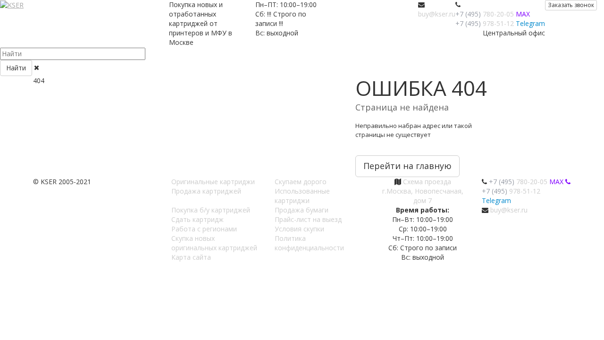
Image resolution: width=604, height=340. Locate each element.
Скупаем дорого (301, 181)
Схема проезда (427, 181)
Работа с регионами (204, 228)
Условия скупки (299, 228)
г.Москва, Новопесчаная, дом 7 (422, 196)
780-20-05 (484, 13)
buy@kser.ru (436, 13)
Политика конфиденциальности (309, 243)
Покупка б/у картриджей (210, 209)
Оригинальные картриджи (213, 181)
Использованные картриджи (302, 196)
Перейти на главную (407, 165)
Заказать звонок (571, 5)
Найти (16, 67)
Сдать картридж (197, 219)
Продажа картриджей (206, 191)
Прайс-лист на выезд (308, 219)
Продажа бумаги (301, 209)
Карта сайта (191, 257)
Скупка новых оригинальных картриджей (214, 243)
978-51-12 (484, 23)
